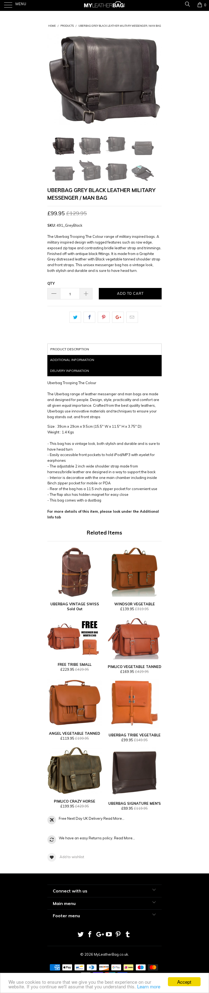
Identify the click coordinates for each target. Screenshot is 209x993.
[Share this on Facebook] (89, 317)
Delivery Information (69, 371)
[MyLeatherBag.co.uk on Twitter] (80, 935)
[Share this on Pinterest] (103, 317)
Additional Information (72, 360)
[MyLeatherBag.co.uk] (104, 5)
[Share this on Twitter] (75, 317)
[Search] (187, 5)
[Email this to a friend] (132, 317)
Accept (184, 981)
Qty (51, 283)
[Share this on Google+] (118, 317)
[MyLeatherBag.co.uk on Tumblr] (128, 935)
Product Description (69, 349)
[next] (155, 79)
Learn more (148, 986)
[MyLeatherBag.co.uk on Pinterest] (118, 935)
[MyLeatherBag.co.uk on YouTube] (109, 935)
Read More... (113, 818)
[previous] (53, 79)
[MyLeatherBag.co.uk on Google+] (100, 935)
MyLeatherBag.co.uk (111, 954)
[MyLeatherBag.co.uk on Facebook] (90, 935)
